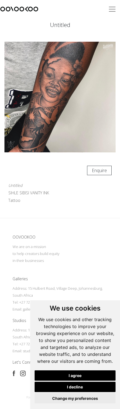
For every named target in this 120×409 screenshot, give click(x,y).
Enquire (99, 170)
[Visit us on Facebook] (14, 373)
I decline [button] (75, 387)
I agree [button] (75, 375)
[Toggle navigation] (112, 9)
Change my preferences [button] (75, 398)
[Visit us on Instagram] (23, 373)
